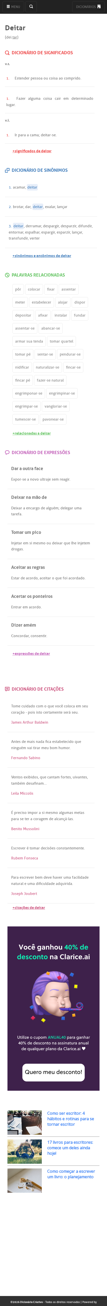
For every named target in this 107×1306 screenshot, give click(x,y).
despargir (51, 226)
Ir (16, 135)
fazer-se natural (50, 380)
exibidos (31, 777)
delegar (66, 508)
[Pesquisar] (31, 6)
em (66, 98)
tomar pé (23, 354)
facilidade (80, 877)
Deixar (16, 508)
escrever (27, 877)
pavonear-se (53, 419)
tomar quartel (61, 341)
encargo (33, 508)
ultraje (45, 479)
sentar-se (45, 354)
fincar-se (73, 367)
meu (45, 747)
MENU (15, 7)
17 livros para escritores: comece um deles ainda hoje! (70, 1147)
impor (33, 812)
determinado (82, 98)
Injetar (16, 543)
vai (29, 747)
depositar (23, 315)
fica (48, 741)
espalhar (32, 232)
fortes (66, 777)
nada (40, 741)
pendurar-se (70, 354)
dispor (79, 302)
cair (58, 98)
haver (57, 877)
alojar (63, 302)
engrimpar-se (26, 406)
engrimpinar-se (62, 393)
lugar (10, 104)
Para (15, 877)
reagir (64, 479)
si (30, 543)
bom (53, 747)
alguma (34, 98)
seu (85, 706)
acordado (76, 578)
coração (18, 712)
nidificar (22, 367)
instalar (60, 315)
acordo (32, 578)
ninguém (18, 747)
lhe (73, 543)
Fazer (21, 98)
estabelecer (41, 302)
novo (34, 479)
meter (20, 302)
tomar (35, 848)
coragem (40, 818)
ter (27, 818)
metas (79, 812)
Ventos (17, 777)
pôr (18, 289)
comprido (72, 78)
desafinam (35, 783)
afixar (43, 315)
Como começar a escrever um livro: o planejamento (71, 1173)
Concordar (20, 635)
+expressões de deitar (31, 653)
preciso (20, 812)
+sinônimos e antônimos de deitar (41, 255)
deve (48, 877)
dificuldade (45, 883)
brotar (18, 206)
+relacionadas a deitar (31, 433)
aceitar (45, 578)
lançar (62, 206)
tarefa (16, 514)
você (59, 706)
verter (35, 238)
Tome (15, 706)
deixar (57, 543)
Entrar (16, 607)
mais (31, 741)
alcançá (60, 818)
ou (46, 78)
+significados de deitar (32, 150)
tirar (36, 747)
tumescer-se (25, 419)
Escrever (18, 848)
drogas (17, 549)
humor (64, 747)
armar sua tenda (29, 341)
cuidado (28, 706)
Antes (16, 741)
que (67, 543)
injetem (83, 543)
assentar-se (25, 328)
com (39, 706)
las (70, 818)
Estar (15, 578)
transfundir (18, 238)
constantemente (70, 848)
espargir (48, 232)
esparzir (63, 232)
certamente (52, 712)
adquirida (64, 883)
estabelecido (63, 741)
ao (61, 78)
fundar (80, 315)
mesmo (39, 543)
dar (28, 206)
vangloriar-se (56, 406)
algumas (66, 812)
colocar (34, 289)
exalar (50, 206)
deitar (46, 135)
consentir (38, 635)
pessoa (37, 78)
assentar (68, 289)
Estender (22, 78)
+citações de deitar (28, 907)
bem (39, 877)
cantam (53, 777)
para (22, 135)
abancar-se (50, 328)
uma (78, 508)
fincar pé (22, 380)
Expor (16, 479)
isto (39, 712)
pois (31, 712)
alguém (52, 508)
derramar (33, 226)
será (67, 712)
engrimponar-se (28, 393)
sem (55, 479)
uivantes (80, 777)
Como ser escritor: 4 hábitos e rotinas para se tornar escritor (70, 1118)
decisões (48, 848)
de (43, 508)
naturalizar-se (47, 367)
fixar (51, 289)
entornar (16, 232)
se (54, 135)
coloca (69, 706)
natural (17, 883)
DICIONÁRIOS (86, 7)
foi (65, 578)
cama (34, 135)
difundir (85, 226)
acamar (19, 187)
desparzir (68, 226)
